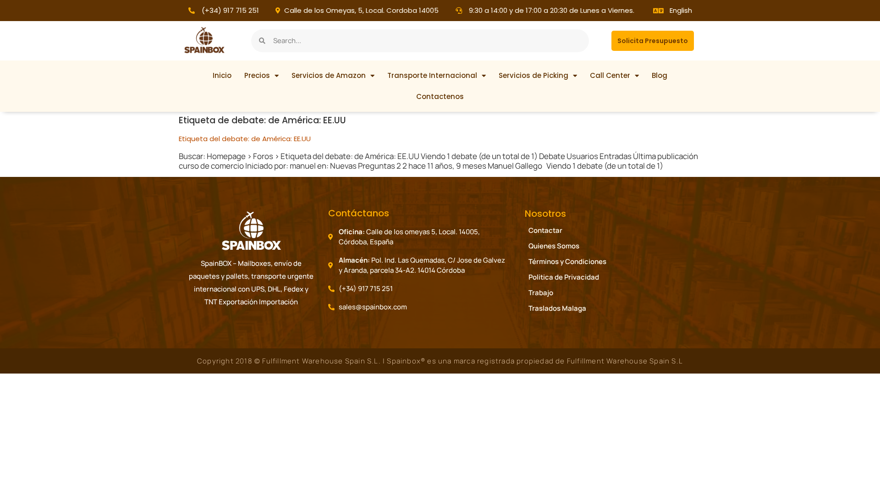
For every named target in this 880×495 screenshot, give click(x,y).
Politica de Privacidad (563, 277)
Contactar (545, 230)
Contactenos (440, 96)
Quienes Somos (553, 246)
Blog (659, 75)
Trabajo (540, 292)
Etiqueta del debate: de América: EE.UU (245, 138)
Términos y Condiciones (567, 261)
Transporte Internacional (432, 75)
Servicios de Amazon (329, 75)
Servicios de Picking (533, 75)
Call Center (610, 75)
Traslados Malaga (557, 308)
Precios (257, 75)
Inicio (222, 75)
